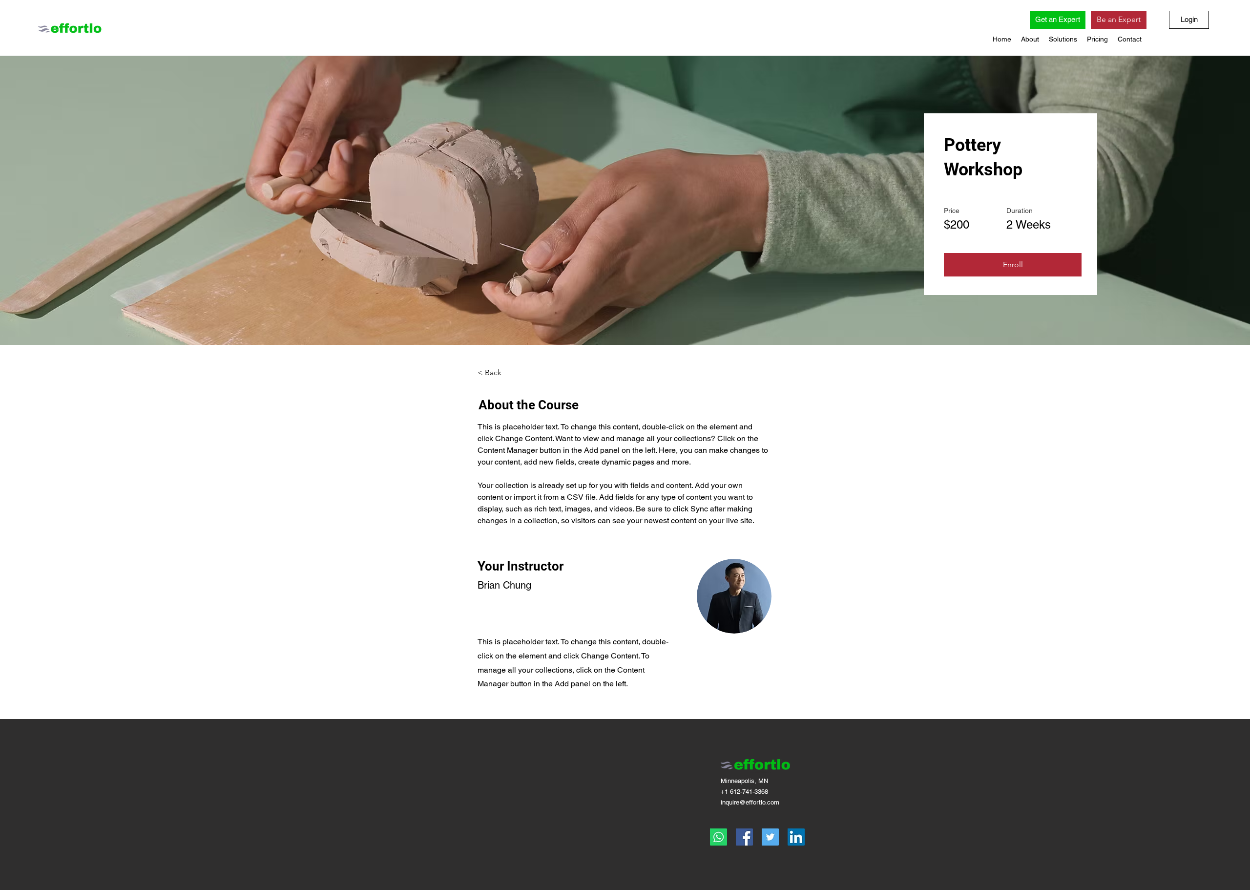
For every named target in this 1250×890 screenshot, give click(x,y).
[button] (1030, 39)
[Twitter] (770, 837)
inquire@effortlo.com (750, 802)
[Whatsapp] (718, 837)
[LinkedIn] (796, 837)
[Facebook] (744, 837)
